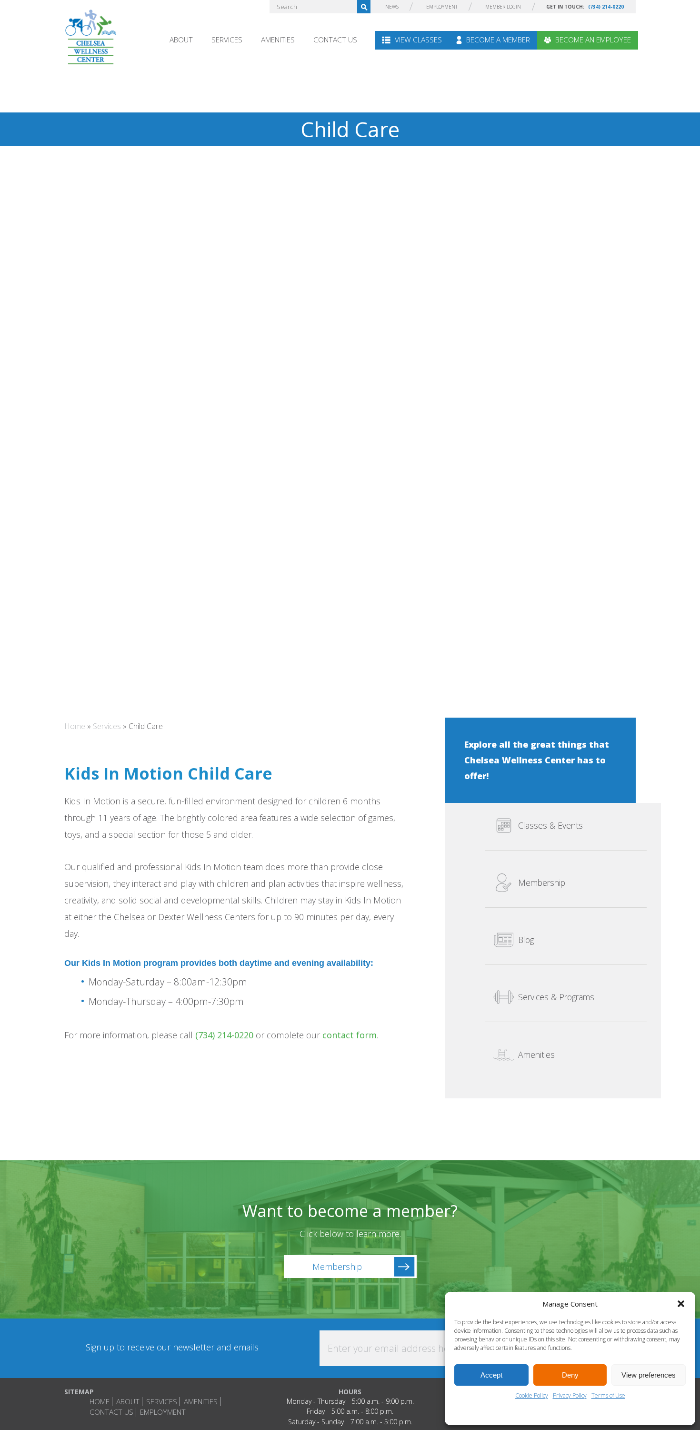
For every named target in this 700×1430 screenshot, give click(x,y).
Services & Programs (556, 997)
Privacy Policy (570, 1395)
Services (226, 40)
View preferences (648, 1375)
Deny (570, 1375)
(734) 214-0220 (606, 6)
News (392, 6)
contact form (349, 1035)
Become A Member (497, 40)
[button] (681, 1303)
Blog (526, 940)
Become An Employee (592, 40)
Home (74, 726)
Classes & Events (550, 826)
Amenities (278, 40)
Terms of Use (608, 1395)
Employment (442, 6)
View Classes (417, 40)
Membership (541, 883)
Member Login (503, 6)
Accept (491, 1375)
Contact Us (335, 40)
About (181, 40)
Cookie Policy (531, 1395)
